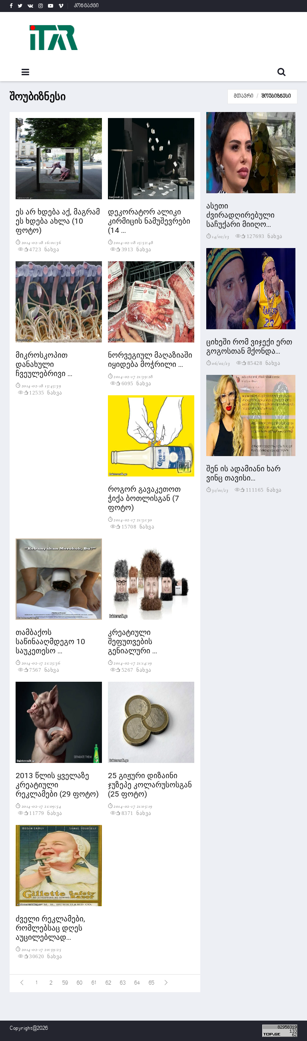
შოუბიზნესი (276, 96)
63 (123, 983)
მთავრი (243, 96)
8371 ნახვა (137, 812)
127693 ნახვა (265, 235)
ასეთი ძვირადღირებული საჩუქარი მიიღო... (240, 215)
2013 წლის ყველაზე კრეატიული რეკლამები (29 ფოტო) (57, 785)
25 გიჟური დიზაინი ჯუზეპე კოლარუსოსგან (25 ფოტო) (150, 785)
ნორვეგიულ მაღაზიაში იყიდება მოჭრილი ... (150, 359)
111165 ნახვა (264, 489)
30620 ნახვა (45, 956)
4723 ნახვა (44, 249)
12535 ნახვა (45, 392)
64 (137, 983)
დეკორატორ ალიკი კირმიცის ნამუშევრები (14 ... (149, 221)
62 (108, 983)
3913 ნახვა (137, 249)
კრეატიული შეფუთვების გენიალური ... (132, 641)
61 (94, 983)
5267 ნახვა (137, 669)
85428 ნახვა (264, 362)
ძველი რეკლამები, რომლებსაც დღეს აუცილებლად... (50, 928)
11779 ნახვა (45, 812)
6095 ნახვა (137, 383)
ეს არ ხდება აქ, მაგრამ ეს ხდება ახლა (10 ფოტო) (58, 221)
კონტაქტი (86, 6)
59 (65, 983)
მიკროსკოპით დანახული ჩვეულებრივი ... (44, 364)
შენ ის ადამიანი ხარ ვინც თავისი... (243, 473)
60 (79, 983)
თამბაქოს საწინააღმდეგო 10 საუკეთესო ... (50, 641)
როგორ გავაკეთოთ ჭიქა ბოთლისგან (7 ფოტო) (144, 498)
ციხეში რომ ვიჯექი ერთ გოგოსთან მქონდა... (249, 346)
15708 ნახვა (138, 526)
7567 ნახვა (44, 669)
